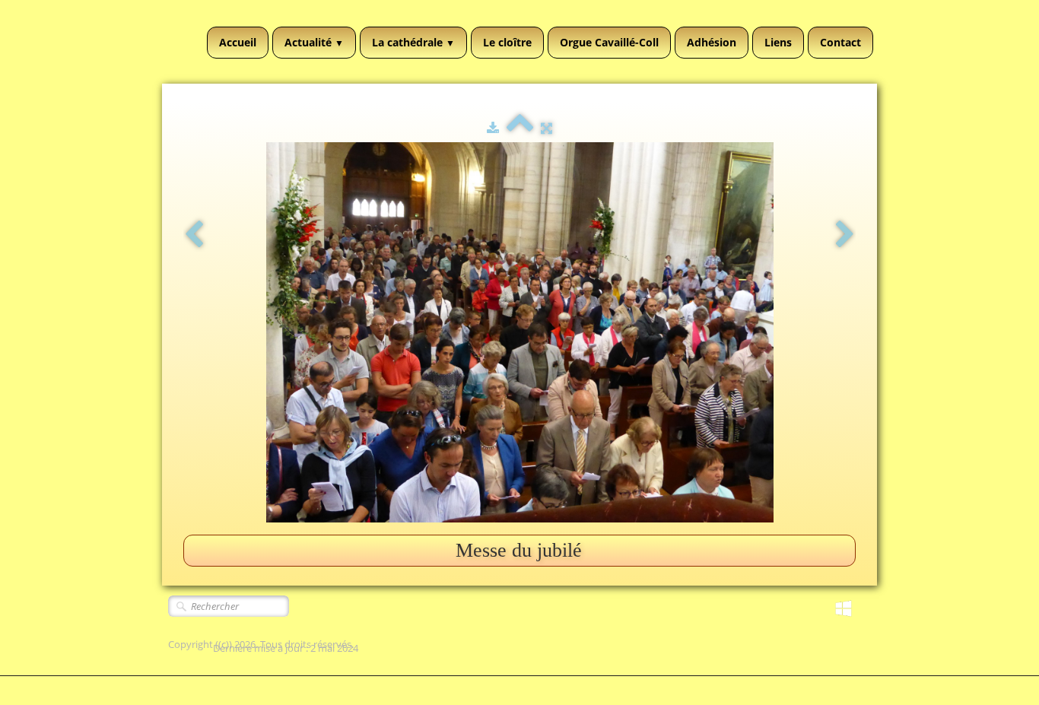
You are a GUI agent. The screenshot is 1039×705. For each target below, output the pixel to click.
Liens (778, 42)
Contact (840, 42)
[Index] (520, 128)
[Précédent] (194, 235)
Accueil (237, 42)
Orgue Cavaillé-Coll (609, 42)
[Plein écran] (546, 128)
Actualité (314, 42)
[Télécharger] (493, 128)
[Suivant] (845, 235)
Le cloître (507, 42)
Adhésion (711, 42)
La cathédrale (413, 42)
